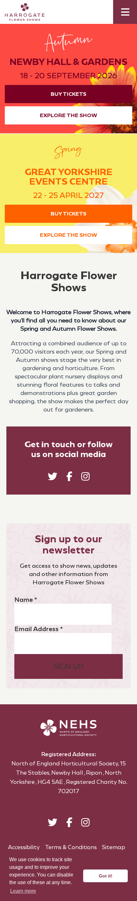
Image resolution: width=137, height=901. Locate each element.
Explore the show (68, 115)
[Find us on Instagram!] (85, 478)
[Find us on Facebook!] (69, 478)
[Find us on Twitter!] (52, 478)
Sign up (69, 666)
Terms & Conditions (71, 847)
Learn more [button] (23, 891)
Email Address (38, 629)
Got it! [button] (105, 875)
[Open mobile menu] (125, 12)
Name (25, 599)
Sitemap (113, 847)
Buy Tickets (68, 94)
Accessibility (24, 847)
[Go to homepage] (20, 12)
